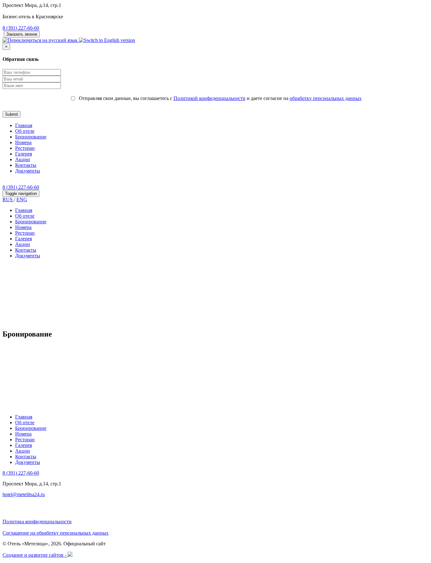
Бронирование (30, 136)
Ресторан (25, 148)
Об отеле (24, 131)
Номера (23, 142)
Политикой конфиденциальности (209, 98)
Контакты (25, 165)
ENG (21, 199)
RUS (8, 199)
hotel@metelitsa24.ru (24, 494)
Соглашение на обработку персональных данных (56, 533)
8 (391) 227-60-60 (21, 28)
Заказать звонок (21, 34)
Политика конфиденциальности (37, 521)
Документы (27, 170)
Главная (23, 125)
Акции (22, 159)
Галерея (23, 153)
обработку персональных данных (326, 98)
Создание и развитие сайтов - (35, 555)
